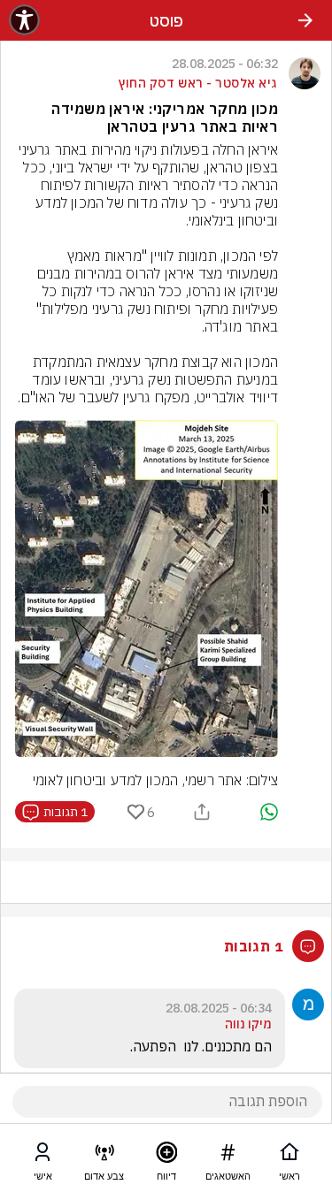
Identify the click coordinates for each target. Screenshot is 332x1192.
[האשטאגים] (227, 1156)
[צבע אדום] (104, 1156)
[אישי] (42, 1156)
